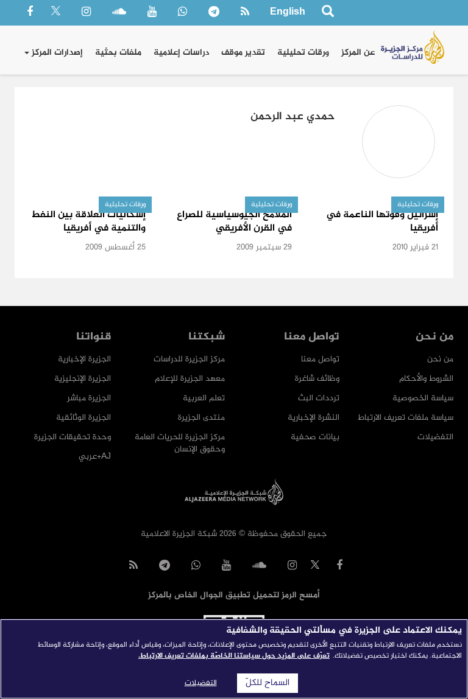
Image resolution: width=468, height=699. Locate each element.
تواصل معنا (320, 359)
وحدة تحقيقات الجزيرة (72, 437)
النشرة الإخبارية (313, 418)
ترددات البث (318, 398)
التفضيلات (435, 437)
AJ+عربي (95, 457)
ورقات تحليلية (303, 53)
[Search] (327, 13)
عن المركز (358, 53)
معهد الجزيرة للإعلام (190, 379)
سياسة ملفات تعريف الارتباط (405, 418)
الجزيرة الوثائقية (83, 418)
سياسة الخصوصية (422, 398)
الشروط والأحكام (426, 379)
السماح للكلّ (267, 683)
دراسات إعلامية (181, 53)
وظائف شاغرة (317, 379)
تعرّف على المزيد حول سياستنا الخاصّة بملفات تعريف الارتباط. (234, 656)
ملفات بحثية (118, 53)
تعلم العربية (204, 398)
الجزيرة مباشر (89, 398)
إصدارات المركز (56, 53)
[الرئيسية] (412, 47)
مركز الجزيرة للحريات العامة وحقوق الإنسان (180, 443)
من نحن (440, 359)
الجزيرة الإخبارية (84, 359)
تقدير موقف (243, 53)
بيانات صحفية (315, 437)
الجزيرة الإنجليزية (82, 379)
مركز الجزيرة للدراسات (189, 359)
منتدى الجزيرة (201, 418)
